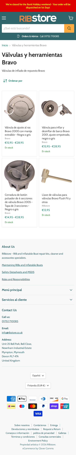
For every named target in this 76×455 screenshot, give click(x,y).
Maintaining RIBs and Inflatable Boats (22, 265)
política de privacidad (43, 432)
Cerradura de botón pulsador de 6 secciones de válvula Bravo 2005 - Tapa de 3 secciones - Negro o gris (18, 202)
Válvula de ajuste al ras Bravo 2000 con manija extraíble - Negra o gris (18, 131)
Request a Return (52, 429)
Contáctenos (40, 425)
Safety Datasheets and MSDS (18, 272)
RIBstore (46, 205)
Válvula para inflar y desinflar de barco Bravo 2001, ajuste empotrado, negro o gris (56, 133)
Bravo (7, 138)
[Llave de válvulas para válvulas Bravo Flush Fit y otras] (56, 175)
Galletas (62, 432)
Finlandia (36, 385)
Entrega (54, 425)
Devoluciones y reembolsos (25, 429)
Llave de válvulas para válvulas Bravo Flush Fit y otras (56, 198)
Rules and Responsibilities (16, 279)
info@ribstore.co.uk (12, 332)
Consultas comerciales (50, 436)
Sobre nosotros (22, 425)
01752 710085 (10, 321)
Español (36, 375)
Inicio (5, 45)
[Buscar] (69, 28)
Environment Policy (38, 440)
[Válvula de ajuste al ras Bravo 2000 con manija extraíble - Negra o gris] (19, 108)
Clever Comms (46, 448)
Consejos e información (17, 432)
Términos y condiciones (23, 436)
